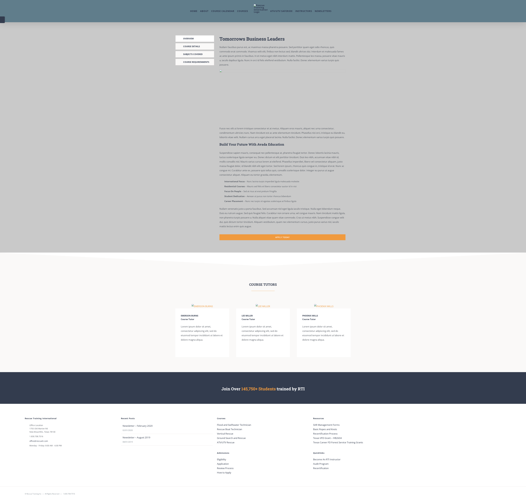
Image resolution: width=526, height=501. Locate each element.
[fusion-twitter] (190, 349)
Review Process (225, 468)
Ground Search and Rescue (231, 438)
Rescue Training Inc (34, 494)
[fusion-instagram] (186, 349)
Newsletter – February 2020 (138, 425)
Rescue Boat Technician (229, 429)
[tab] (194, 38)
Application (223, 463)
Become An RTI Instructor (327, 459)
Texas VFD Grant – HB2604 (327, 438)
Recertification (321, 468)
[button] (342, 11)
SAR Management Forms (326, 424)
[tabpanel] (282, 137)
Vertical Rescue (225, 433)
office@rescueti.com (38, 441)
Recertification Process (325, 433)
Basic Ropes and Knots (325, 429)
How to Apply (224, 472)
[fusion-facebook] (181, 349)
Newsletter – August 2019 (136, 437)
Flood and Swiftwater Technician (234, 424)
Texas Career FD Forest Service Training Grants (338, 442)
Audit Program (321, 463)
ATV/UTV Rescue (226, 442)
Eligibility (221, 459)
